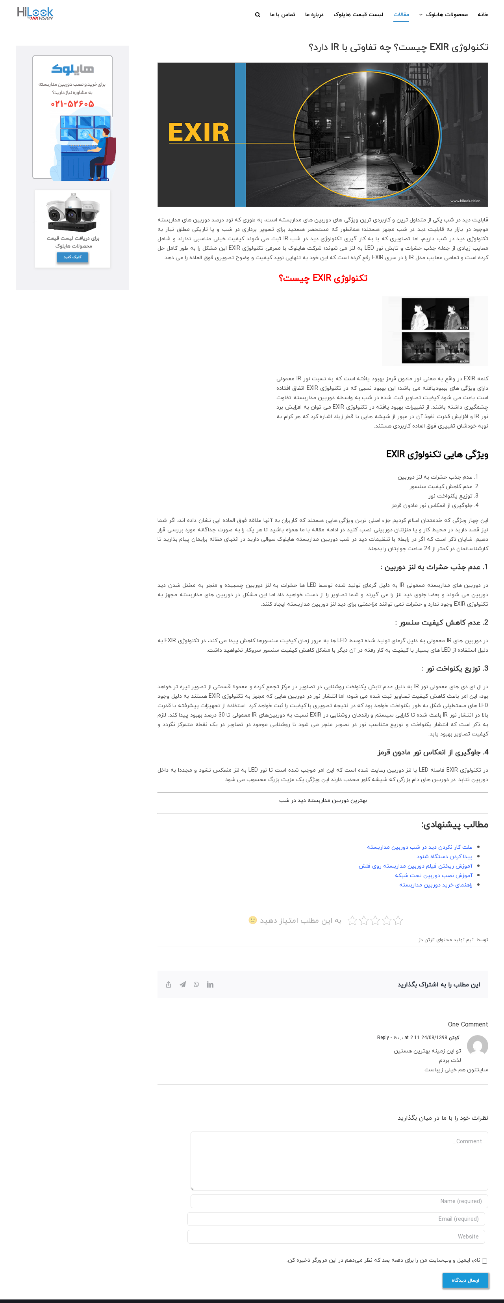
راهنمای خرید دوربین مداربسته (435, 885)
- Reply (385, 1038)
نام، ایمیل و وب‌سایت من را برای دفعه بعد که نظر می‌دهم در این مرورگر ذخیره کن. (383, 1260)
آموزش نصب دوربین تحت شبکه (433, 875)
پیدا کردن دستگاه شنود (444, 856)
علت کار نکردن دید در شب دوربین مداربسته (419, 847)
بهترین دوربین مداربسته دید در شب (323, 800)
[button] (257, 14)
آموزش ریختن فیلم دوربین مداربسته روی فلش (415, 866)
